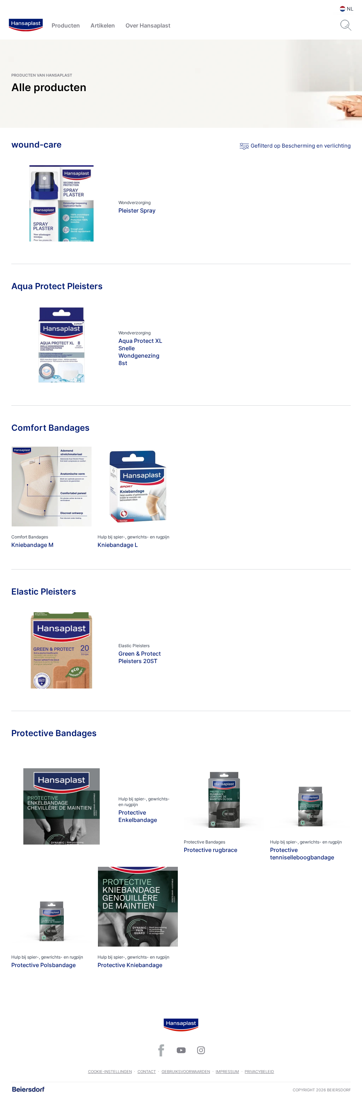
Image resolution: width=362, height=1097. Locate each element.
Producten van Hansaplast (41, 75)
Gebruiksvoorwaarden (186, 1071)
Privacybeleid (259, 1071)
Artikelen (102, 25)
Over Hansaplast (147, 25)
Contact (147, 1071)
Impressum (227, 1071)
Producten (66, 25)
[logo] (25, 25)
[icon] (161, 1050)
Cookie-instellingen (110, 1071)
